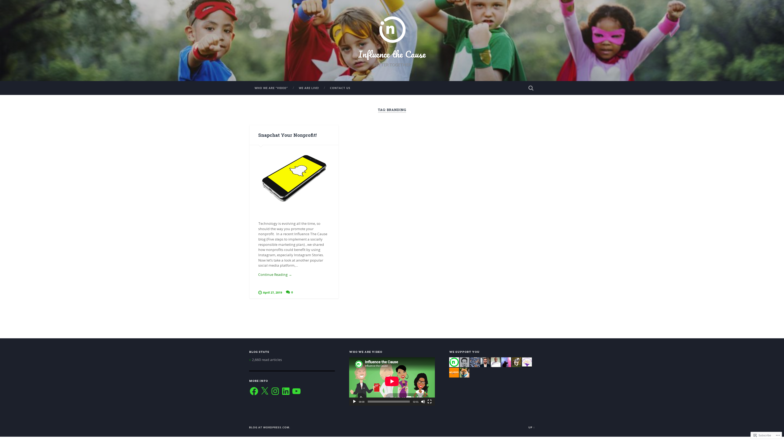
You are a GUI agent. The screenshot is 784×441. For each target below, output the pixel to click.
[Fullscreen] (430, 402)
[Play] (354, 402)
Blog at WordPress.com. (269, 427)
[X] (265, 391)
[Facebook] (254, 391)
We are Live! (309, 88)
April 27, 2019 (272, 292)
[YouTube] (296, 391)
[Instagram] (275, 391)
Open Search (531, 88)
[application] (392, 381)
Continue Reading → (275, 274)
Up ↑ (531, 427)
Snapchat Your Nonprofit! (287, 135)
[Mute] (423, 402)
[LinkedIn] (286, 391)
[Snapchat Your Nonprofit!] (294, 178)
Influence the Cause (392, 54)
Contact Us (340, 88)
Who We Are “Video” (271, 88)
